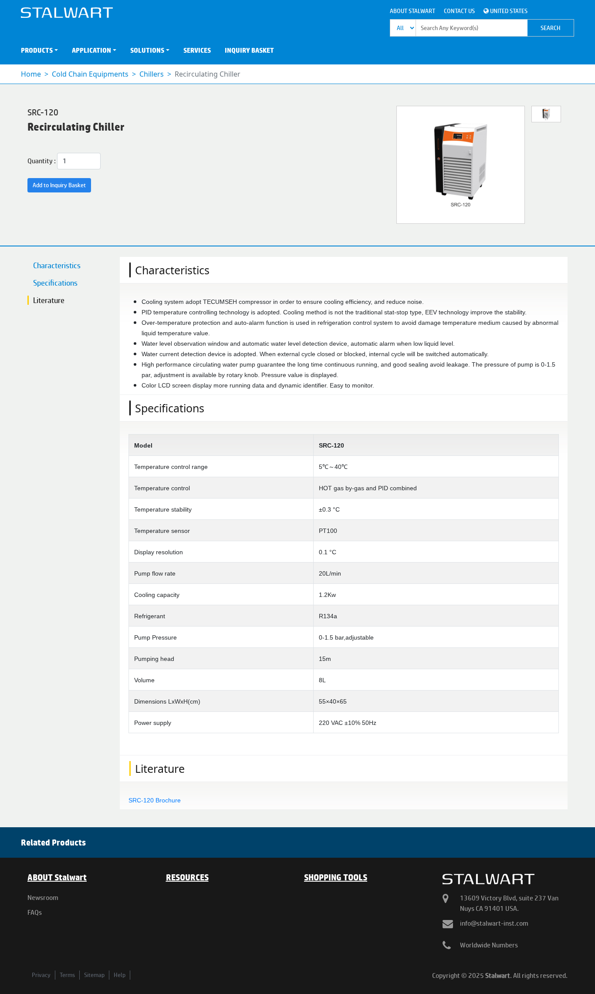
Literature (48, 300)
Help (119, 974)
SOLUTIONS (147, 50)
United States (508, 10)
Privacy (41, 974)
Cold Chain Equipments (90, 74)
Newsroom (42, 897)
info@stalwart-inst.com (494, 923)
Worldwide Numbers (489, 945)
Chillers (151, 74)
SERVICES (197, 50)
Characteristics (57, 265)
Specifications (55, 282)
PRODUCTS (37, 50)
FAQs (34, 912)
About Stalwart (412, 10)
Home (31, 74)
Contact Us (459, 10)
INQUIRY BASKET (249, 50)
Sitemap (94, 974)
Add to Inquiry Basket (59, 185)
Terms (67, 974)
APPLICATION (91, 50)
